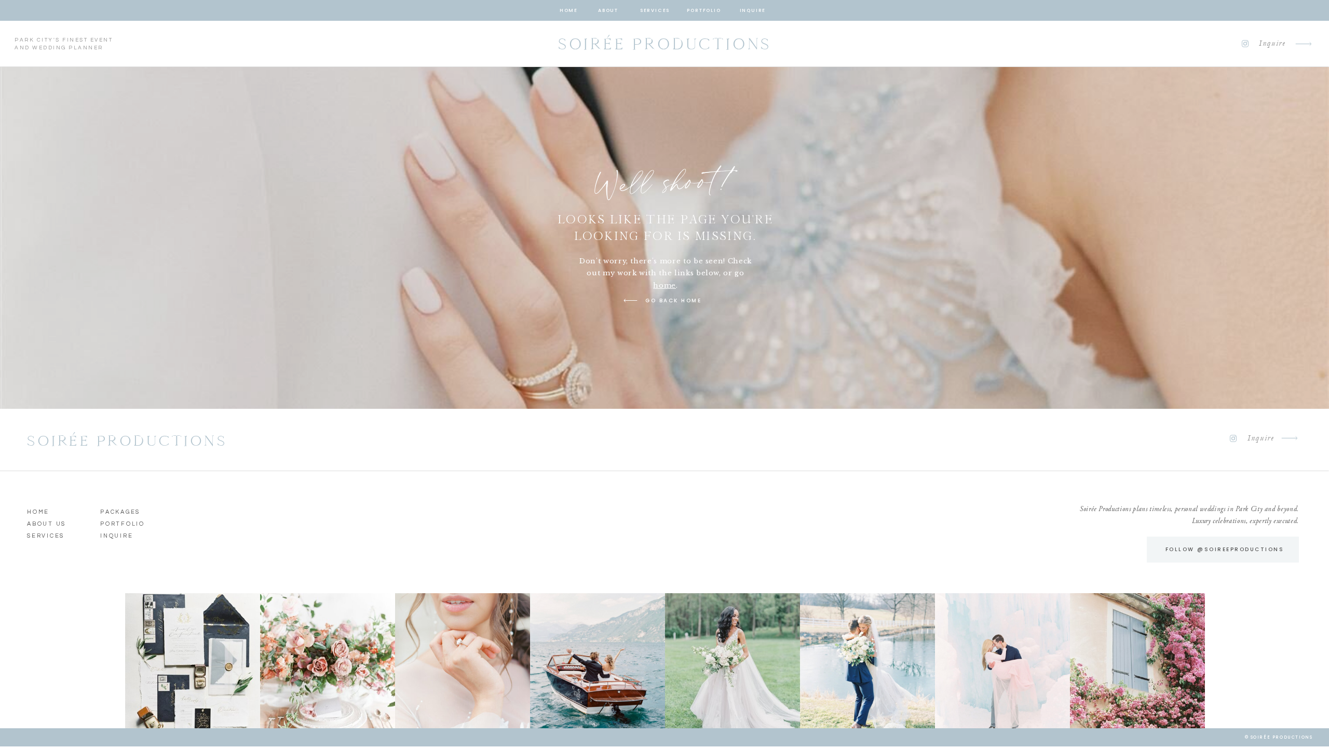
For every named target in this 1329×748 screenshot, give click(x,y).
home (664, 285)
